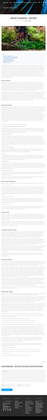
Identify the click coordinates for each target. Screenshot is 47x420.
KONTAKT (30, 2)
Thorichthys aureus (28, 410)
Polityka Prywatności (18, 402)
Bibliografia (17, 405)
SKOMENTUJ (44, 362)
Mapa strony (17, 403)
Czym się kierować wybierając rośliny (10, 58)
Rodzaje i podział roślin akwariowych (10, 56)
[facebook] (41, 2)
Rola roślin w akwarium (7, 55)
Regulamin (17, 401)
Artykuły (29, 20)
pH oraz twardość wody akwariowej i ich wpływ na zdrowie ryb (29, 402)
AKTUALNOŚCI (35, 2)
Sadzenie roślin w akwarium (8, 61)
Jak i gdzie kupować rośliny (8, 59)
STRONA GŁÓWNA (5, 2)
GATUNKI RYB (15, 2)
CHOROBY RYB (20, 2)
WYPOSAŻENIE (26, 2)
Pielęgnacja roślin (6, 62)
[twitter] (39, 2)
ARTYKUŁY (10, 2)
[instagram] (45, 2)
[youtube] (43, 2)
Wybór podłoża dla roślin (8, 60)
